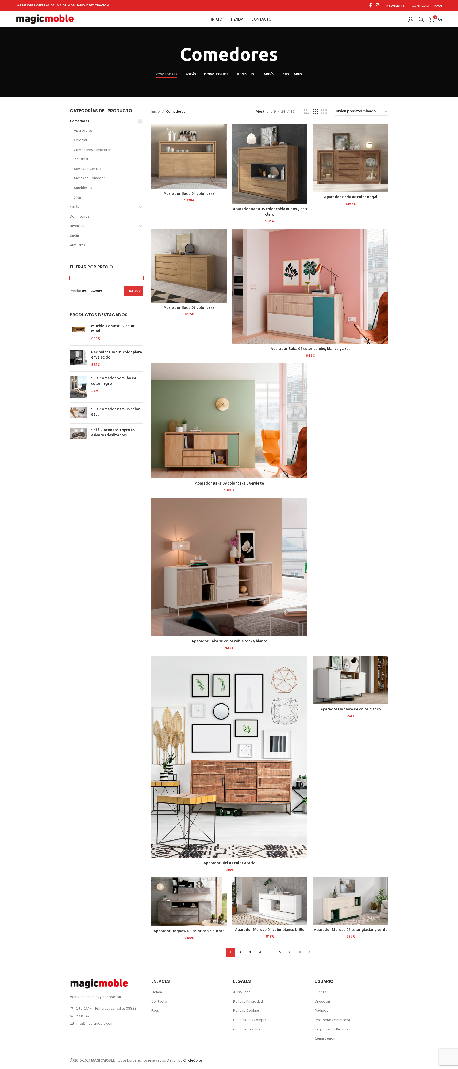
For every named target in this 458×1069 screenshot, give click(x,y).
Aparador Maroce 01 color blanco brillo (270, 929)
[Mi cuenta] (410, 19)
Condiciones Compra (249, 1020)
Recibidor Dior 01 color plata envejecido (116, 355)
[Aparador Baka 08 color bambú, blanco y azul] (310, 286)
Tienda (156, 992)
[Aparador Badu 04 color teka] (189, 156)
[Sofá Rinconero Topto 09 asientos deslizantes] (78, 434)
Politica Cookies (246, 1011)
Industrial (81, 159)
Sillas (77, 198)
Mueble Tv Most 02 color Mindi (113, 328)
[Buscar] (421, 19)
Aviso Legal (242, 992)
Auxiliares (77, 245)
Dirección (322, 1002)
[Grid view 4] (324, 111)
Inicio (155, 112)
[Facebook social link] (370, 5)
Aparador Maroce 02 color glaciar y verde (350, 929)
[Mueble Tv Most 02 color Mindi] (78, 332)
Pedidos (321, 1011)
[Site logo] (45, 19)
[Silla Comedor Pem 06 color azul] (78, 413)
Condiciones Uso (246, 1029)
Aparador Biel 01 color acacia (229, 863)
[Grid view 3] (315, 111)
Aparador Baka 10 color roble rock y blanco (229, 641)
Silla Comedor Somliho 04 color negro (113, 381)
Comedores (79, 121)
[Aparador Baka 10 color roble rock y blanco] (229, 567)
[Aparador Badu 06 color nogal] (350, 158)
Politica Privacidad (248, 1002)
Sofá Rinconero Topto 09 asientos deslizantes (113, 433)
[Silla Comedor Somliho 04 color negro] (78, 387)
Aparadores (83, 131)
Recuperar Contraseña (332, 1020)
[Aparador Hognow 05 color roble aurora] (189, 901)
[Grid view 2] (306, 111)
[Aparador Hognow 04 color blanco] (350, 680)
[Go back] (173, 54)
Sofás (74, 207)
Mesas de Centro (87, 169)
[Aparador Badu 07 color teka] (189, 265)
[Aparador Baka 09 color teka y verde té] (229, 420)
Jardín (74, 236)
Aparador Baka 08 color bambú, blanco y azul (310, 349)
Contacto (159, 1002)
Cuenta (320, 992)
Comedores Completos (92, 150)
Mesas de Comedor (89, 178)
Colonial (80, 140)
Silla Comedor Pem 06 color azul (115, 412)
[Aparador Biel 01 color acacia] (229, 757)
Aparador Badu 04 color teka (189, 193)
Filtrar (134, 291)
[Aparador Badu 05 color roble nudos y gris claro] (269, 164)
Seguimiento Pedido (331, 1029)
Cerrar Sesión (325, 1039)
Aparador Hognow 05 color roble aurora (189, 931)
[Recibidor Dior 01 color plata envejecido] (78, 359)
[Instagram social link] (377, 5)
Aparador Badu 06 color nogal (350, 197)
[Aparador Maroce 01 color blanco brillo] (269, 901)
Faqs (155, 1011)
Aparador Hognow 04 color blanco (350, 709)
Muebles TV (83, 188)
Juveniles (77, 226)
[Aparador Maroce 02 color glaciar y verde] (350, 901)
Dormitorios (79, 217)
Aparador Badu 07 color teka (189, 307)
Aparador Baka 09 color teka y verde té (229, 483)
